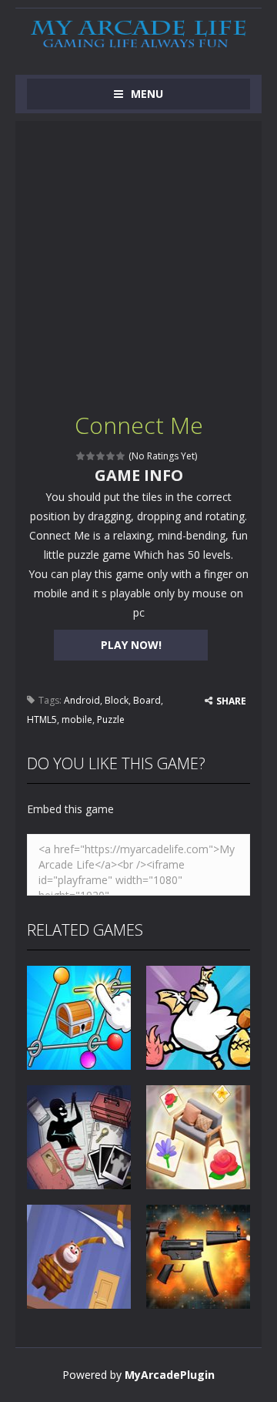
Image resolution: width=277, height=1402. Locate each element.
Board (147, 700)
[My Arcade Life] (138, 34)
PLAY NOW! (131, 644)
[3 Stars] (101, 456)
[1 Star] (81, 456)
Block (116, 700)
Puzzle (111, 719)
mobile (77, 719)
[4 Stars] (111, 456)
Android (82, 700)
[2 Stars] (91, 456)
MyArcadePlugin (170, 1374)
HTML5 (42, 719)
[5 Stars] (121, 456)
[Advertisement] (138, 259)
